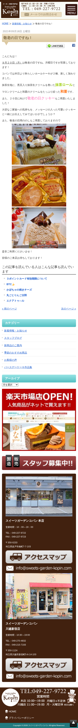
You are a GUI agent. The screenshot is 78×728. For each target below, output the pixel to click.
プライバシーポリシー (21, 717)
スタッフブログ (13, 337)
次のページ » (68, 308)
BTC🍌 (11, 284)
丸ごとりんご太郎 (17, 295)
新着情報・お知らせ (22, 23)
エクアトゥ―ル (15, 300)
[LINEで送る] (55, 46)
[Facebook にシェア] (73, 46)
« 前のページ (9, 308)
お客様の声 (10, 359)
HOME (5, 23)
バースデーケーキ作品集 (18, 367)
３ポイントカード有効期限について (27, 278)
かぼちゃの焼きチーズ (19, 289)
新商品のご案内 (13, 345)
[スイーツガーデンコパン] (10, 15)
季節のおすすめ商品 (15, 352)
